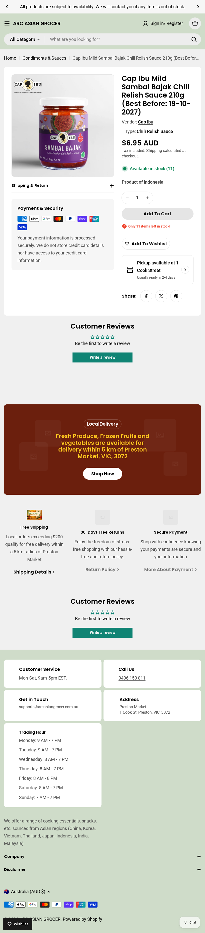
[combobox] (102, 39)
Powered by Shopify (82, 919)
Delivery (109, 424)
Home (10, 58)
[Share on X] (161, 296)
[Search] (194, 39)
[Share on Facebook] (146, 296)
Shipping (154, 150)
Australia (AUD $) (28, 891)
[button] (7, 7)
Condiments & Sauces (44, 58)
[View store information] (185, 270)
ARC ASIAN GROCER (36, 23)
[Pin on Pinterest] (176, 296)
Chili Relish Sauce (155, 131)
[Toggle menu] (7, 23)
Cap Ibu (145, 121)
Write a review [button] (103, 357)
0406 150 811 (132, 678)
